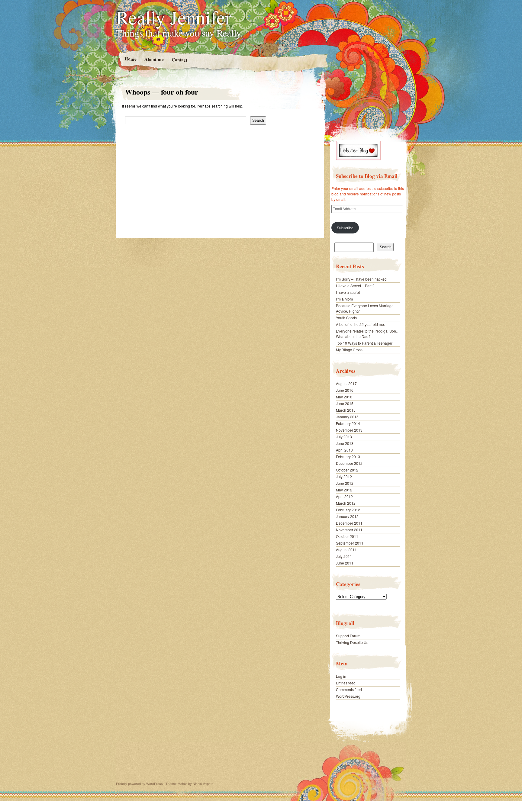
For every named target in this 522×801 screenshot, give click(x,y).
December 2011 (349, 523)
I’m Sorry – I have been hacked (361, 278)
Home (130, 58)
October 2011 (347, 536)
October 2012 (347, 469)
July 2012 (344, 476)
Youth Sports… (348, 317)
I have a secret (348, 292)
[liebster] (358, 158)
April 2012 (344, 496)
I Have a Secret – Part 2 (355, 285)
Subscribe (345, 227)
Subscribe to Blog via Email (367, 176)
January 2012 (347, 516)
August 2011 (346, 549)
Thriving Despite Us (352, 642)
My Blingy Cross (349, 349)
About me (153, 59)
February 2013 (348, 456)
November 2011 (349, 529)
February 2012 (348, 509)
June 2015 (344, 403)
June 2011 (344, 562)
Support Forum (348, 635)
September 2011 (349, 542)
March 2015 (346, 410)
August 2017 (346, 383)
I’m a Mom (344, 298)
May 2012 (344, 489)
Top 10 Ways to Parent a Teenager (364, 343)
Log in (341, 676)
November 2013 (349, 430)
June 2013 (344, 443)
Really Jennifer (173, 17)
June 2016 (344, 390)
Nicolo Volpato (203, 783)
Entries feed (346, 682)
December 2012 (349, 463)
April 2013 (344, 449)
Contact (179, 59)
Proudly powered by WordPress (139, 783)
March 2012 (346, 503)
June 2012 (344, 483)
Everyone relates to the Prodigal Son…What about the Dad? (368, 333)
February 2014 (348, 423)
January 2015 (347, 416)
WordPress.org (348, 696)
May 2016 (344, 396)
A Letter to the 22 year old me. (360, 324)
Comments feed (349, 689)
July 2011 (344, 556)
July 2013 (344, 436)
